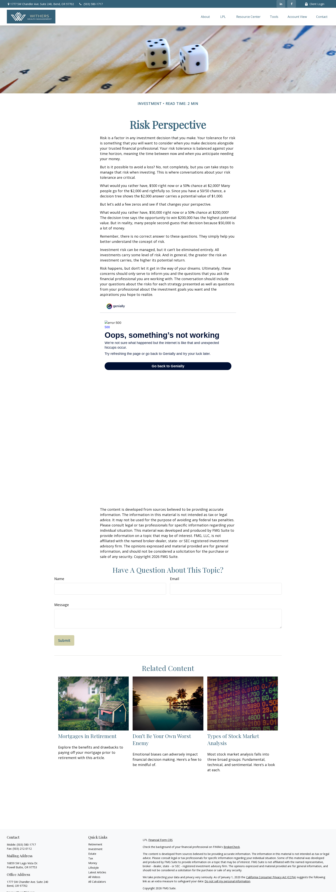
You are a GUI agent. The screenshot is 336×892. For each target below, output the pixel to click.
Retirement (95, 844)
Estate (92, 854)
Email (174, 578)
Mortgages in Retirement (87, 735)
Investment (95, 849)
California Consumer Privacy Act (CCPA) (271, 877)
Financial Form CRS (160, 840)
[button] (205, 16)
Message (61, 604)
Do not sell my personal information (227, 881)
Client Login (317, 4)
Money (92, 863)
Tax (90, 858)
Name (59, 578)
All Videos (94, 877)
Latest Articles (97, 872)
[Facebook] (291, 4)
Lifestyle (93, 867)
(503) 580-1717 (93, 4)
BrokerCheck (232, 847)
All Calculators (97, 881)
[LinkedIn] (280, 4)
